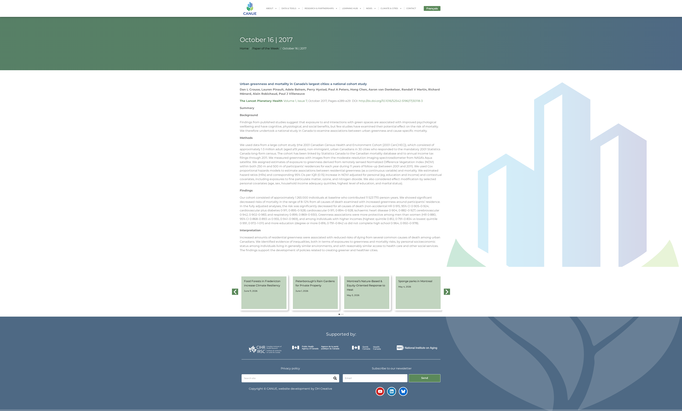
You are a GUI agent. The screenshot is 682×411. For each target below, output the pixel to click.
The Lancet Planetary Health (261, 101)
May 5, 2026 (353, 295)
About (269, 8)
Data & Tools (289, 8)
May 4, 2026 (404, 286)
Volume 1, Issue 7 (295, 101)
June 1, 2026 (302, 291)
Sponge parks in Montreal (415, 281)
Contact (411, 8)
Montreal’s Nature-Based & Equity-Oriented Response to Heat (366, 285)
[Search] (335, 378)
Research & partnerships (319, 8)
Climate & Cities (389, 8)
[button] (339, 314)
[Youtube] (380, 391)
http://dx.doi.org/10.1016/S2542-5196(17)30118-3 (391, 101)
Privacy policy (290, 368)
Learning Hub (350, 8)
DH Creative (323, 388)
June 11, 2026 (250, 291)
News (369, 8)
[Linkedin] (391, 391)
